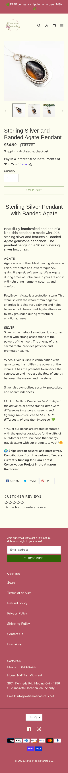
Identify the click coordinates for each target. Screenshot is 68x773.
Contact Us (15, 634)
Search (12, 582)
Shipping (10, 151)
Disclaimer (14, 644)
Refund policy (17, 603)
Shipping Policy (18, 624)
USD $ (32, 717)
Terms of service (19, 593)
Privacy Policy (17, 613)
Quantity (9, 171)
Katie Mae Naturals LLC (39, 761)
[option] (19, 110)
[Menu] (62, 25)
